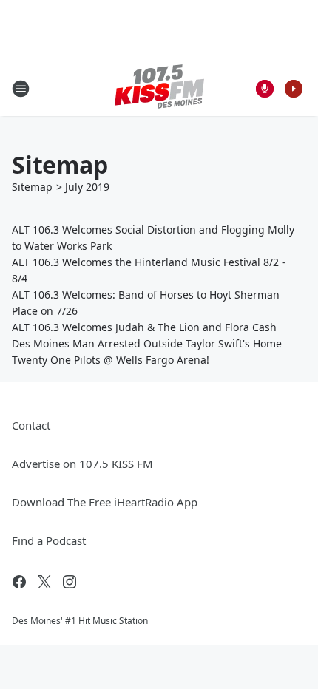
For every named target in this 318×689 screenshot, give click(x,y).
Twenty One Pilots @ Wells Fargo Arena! (110, 360)
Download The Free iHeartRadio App (104, 502)
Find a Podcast (49, 540)
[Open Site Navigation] (21, 89)
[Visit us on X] (44, 582)
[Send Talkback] (265, 89)
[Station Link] (159, 88)
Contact (31, 425)
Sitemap (32, 187)
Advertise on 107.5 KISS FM (82, 463)
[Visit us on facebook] (19, 582)
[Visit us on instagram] (69, 582)
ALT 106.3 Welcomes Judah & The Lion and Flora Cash (144, 327)
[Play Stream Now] (293, 89)
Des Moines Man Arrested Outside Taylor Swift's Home (147, 343)
